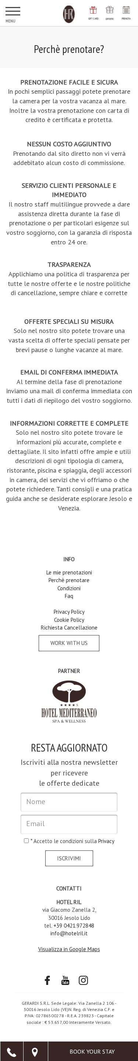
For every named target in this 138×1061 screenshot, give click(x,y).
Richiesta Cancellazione (69, 627)
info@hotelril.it (69, 933)
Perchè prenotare (69, 580)
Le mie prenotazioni (69, 572)
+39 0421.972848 (73, 925)
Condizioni (69, 588)
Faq (69, 595)
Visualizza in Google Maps (69, 949)
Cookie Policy (69, 619)
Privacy (106, 841)
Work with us (69, 642)
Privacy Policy (69, 611)
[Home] (69, 15)
